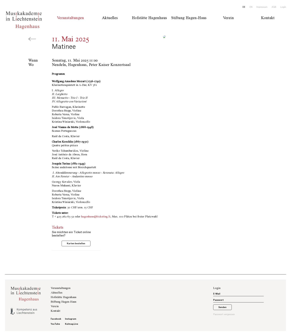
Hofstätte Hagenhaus (63, 297)
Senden (222, 307)
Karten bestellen (76, 244)
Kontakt (267, 18)
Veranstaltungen (70, 18)
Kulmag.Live (70, 324)
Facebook (56, 319)
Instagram (70, 319)
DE (244, 7)
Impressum (261, 7)
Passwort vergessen (224, 314)
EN (251, 7)
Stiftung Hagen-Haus (63, 301)
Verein (55, 306)
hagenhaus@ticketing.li (95, 216)
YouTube (55, 324)
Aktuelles (110, 18)
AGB (274, 7)
